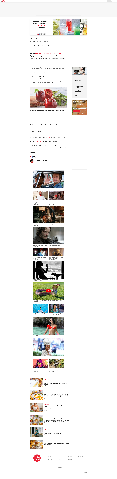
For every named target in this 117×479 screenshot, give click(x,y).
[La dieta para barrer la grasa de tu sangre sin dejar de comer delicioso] (36, 420)
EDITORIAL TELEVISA (58, 472)
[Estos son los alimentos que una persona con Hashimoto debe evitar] (36, 382)
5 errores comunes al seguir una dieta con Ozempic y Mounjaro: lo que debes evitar (80, 90)
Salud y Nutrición (53, 1)
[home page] (3, 1)
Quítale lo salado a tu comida (37, 147)
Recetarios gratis (60, 1)
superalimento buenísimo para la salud (40, 40)
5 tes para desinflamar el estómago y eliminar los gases (80, 87)
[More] (67, 1)
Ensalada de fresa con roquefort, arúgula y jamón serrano (79, 95)
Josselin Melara (41, 28)
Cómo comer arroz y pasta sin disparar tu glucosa (80, 80)
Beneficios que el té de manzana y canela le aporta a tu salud (48, 53)
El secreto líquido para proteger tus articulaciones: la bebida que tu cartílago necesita (56, 431)
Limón (33, 67)
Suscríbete (109, 1)
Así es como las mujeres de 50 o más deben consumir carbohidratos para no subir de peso (56, 406)
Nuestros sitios (61, 454)
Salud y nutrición (46, 379)
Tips (48, 1)
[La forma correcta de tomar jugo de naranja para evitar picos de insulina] (36, 444)
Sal (32, 70)
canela (59, 122)
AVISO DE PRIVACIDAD (82, 113)
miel (49, 137)
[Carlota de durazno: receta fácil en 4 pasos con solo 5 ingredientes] (36, 395)
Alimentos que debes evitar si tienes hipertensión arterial (80, 76)
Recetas (45, 1)
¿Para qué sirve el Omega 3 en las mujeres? (80, 83)
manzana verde (39, 141)
